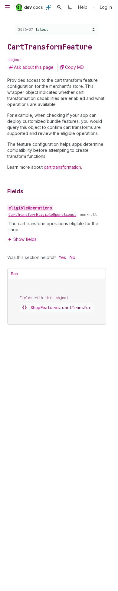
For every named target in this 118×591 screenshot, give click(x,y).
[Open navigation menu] (7, 7)
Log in (106, 7)
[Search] (59, 7)
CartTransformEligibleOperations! (42, 214)
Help (82, 7)
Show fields (25, 239)
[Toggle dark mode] (70, 7)
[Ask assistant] (48, 7)
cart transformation (62, 167)
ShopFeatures (62, 307)
